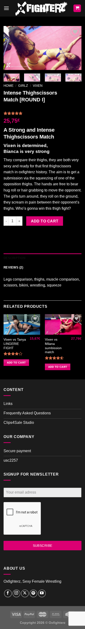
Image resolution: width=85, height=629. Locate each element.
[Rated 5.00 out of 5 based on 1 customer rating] (42, 113)
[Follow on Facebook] (8, 593)
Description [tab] (14, 258)
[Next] (74, 48)
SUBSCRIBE (42, 545)
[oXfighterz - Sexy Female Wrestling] (41, 8)
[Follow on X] (25, 593)
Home (8, 85)
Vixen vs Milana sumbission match (53, 346)
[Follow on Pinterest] (33, 593)
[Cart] (77, 8)
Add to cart (45, 221)
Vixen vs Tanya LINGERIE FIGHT (15, 344)
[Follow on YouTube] (42, 593)
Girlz (23, 85)
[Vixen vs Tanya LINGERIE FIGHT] (22, 324)
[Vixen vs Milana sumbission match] (63, 324)
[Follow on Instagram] (16, 593)
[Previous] (11, 48)
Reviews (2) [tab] (13, 267)
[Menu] (6, 8)
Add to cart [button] (16, 362)
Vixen (37, 85)
